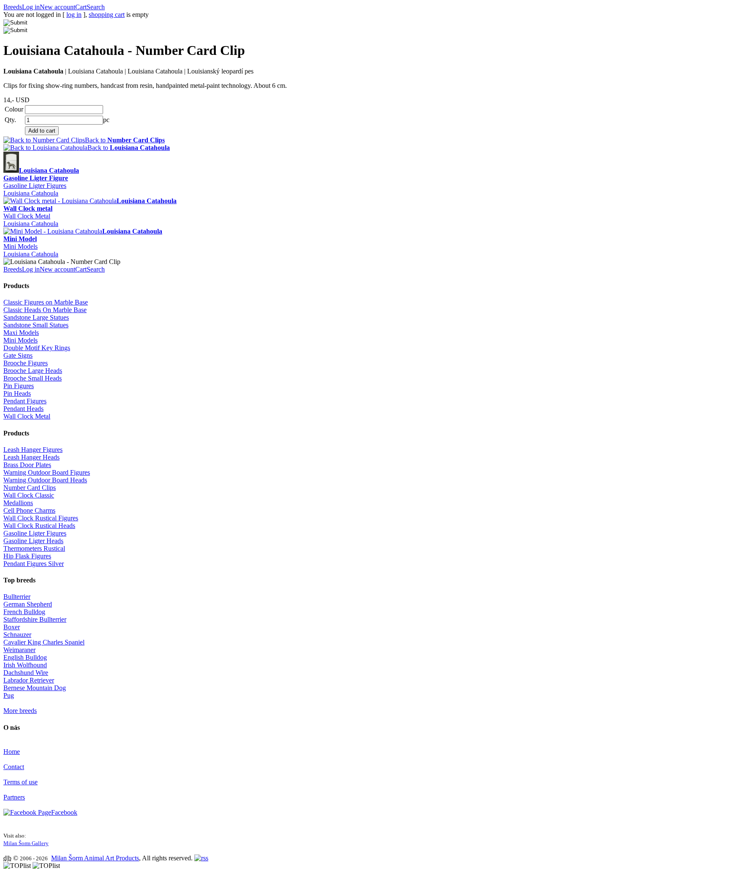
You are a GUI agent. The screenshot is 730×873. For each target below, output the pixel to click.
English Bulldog (25, 657)
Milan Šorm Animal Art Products (95, 858)
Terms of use (20, 782)
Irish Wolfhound (25, 665)
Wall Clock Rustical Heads (39, 525)
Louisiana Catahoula (30, 193)
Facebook (64, 812)
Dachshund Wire (25, 672)
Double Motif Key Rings (36, 347)
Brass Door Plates (27, 464)
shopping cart (107, 14)
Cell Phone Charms (29, 510)
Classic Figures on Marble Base (45, 302)
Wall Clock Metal (26, 216)
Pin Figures (18, 385)
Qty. (10, 119)
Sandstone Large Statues (36, 317)
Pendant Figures (24, 401)
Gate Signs (18, 355)
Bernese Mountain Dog (34, 687)
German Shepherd (27, 604)
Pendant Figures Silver (33, 563)
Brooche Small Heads (32, 378)
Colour (14, 109)
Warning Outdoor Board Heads (45, 480)
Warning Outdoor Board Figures (46, 472)
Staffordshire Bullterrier (34, 619)
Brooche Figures (25, 363)
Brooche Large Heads (32, 370)
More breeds (20, 710)
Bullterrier (16, 596)
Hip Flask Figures (27, 556)
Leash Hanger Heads (31, 457)
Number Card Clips (29, 487)
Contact (13, 766)
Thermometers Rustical (34, 548)
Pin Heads (17, 393)
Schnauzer (17, 634)
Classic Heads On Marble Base (45, 309)
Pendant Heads (23, 408)
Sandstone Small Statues (35, 325)
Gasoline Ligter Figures (34, 185)
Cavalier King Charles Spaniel (43, 642)
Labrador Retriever (28, 680)
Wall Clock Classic (28, 495)
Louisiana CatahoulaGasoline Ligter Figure (41, 174)
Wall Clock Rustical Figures (40, 518)
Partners (14, 797)
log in (74, 14)
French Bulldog (24, 611)
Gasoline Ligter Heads (33, 540)
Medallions (18, 502)
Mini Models (20, 246)
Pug (8, 695)
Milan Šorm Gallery (26, 843)
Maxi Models (21, 332)
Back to (125, 140)
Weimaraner (19, 649)
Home (11, 751)
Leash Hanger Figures (33, 449)
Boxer (11, 627)
